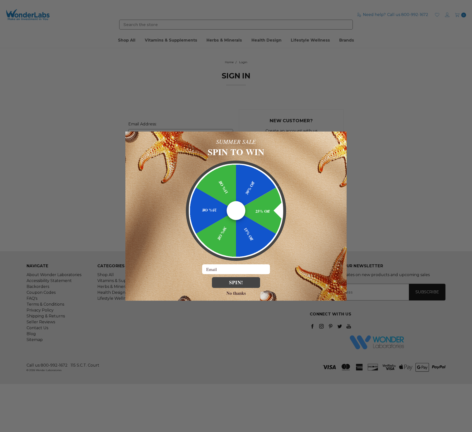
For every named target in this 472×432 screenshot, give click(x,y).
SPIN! (236, 282)
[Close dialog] (341, 137)
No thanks (236, 293)
